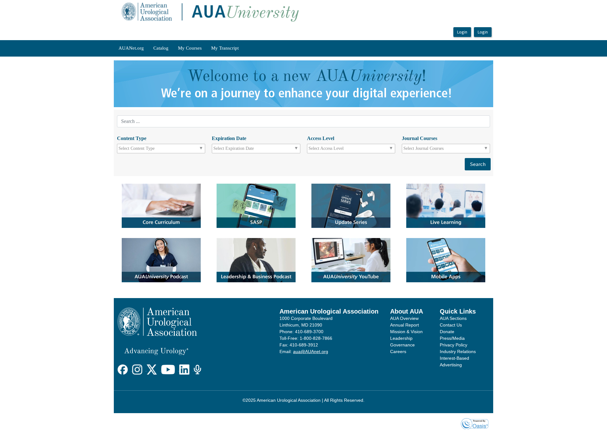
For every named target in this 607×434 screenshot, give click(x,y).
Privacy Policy (453, 344)
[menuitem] (131, 48)
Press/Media (452, 338)
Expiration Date (229, 138)
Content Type (131, 138)
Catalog (161, 48)
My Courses (190, 48)
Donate (447, 331)
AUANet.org (131, 48)
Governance (402, 344)
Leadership (401, 338)
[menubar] (178, 48)
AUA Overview (404, 318)
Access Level (320, 138)
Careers (398, 351)
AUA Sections (453, 318)
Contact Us (451, 324)
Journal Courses (419, 138)
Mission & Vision (406, 331)
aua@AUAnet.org (310, 351)
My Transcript (225, 48)
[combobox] (146, 148)
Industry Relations (458, 351)
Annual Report (404, 324)
